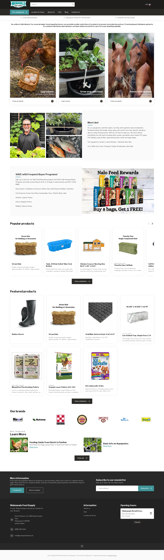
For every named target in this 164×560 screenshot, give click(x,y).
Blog (66, 12)
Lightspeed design (99, 555)
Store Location (34, 490)
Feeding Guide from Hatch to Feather (48, 442)
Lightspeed (88, 555)
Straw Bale (16, 264)
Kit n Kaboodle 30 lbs (94, 386)
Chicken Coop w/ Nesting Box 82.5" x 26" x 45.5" (92, 265)
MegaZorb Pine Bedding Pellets (25, 387)
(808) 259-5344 (20, 529)
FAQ (59, 12)
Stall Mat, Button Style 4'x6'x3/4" (100, 334)
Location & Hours (37, 12)
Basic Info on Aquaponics (115, 443)
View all (80, 458)
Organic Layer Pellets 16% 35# (62, 387)
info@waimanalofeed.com (24, 536)
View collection (81, 281)
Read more (34, 447)
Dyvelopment (112, 555)
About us (87, 508)
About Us (51, 12)
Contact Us (76, 12)
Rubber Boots (18, 334)
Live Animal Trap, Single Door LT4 (136, 336)
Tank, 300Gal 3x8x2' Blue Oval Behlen (59, 265)
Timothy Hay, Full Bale (123, 265)
